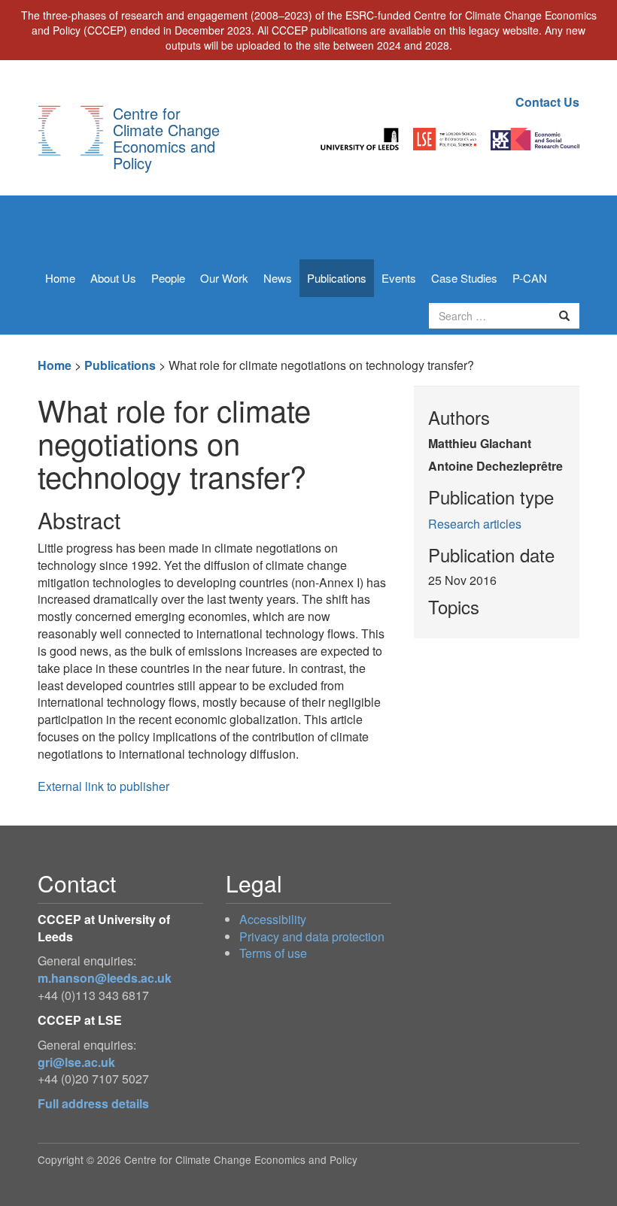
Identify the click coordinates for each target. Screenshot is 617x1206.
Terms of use (273, 953)
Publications (336, 278)
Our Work (224, 278)
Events (398, 278)
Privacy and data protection (311, 936)
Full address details (93, 1103)
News (277, 278)
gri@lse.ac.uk (76, 1062)
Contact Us (547, 102)
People (168, 278)
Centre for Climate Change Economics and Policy (166, 138)
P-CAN (529, 278)
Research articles (474, 523)
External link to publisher (103, 786)
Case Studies (464, 278)
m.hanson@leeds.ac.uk (105, 977)
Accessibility (272, 919)
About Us (113, 278)
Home (60, 278)
